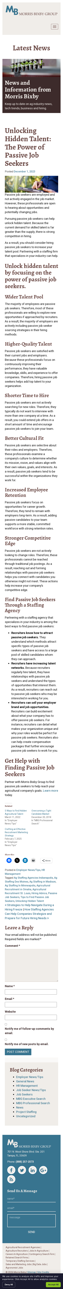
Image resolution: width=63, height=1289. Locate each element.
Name (10, 986)
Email (9, 999)
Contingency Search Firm (41, 1254)
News (19, 1107)
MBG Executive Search (31, 1099)
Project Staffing (26, 1112)
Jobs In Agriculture (38, 1251)
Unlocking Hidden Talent (30, 901)
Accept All (53, 1284)
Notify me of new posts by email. (27, 1044)
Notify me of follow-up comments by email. (29, 1031)
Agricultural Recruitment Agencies (23, 1247)
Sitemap (31, 1272)
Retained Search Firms (17, 1258)
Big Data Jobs (40, 1264)
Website (10, 1012)
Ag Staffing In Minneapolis (20, 886)
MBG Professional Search (33, 1103)
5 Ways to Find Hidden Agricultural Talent (16, 812)
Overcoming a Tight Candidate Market (41, 812)
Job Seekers (24, 1094)
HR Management (27, 1086)
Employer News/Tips (28, 870)
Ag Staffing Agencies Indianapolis (33, 878)
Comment (12, 946)
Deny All (9, 1284)
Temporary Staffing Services (20, 1261)
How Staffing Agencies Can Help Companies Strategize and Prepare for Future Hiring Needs (29, 913)
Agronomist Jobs (14, 1268)
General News (25, 1081)
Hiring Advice (39, 893)
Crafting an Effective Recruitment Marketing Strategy (16, 832)
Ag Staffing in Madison (42, 882)
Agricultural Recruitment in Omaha (27, 887)
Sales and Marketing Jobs (19, 1264)
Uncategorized (25, 1116)
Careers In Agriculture (17, 1254)
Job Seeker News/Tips (31, 1090)
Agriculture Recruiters (17, 1251)
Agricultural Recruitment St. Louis (25, 891)
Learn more (50, 791)
